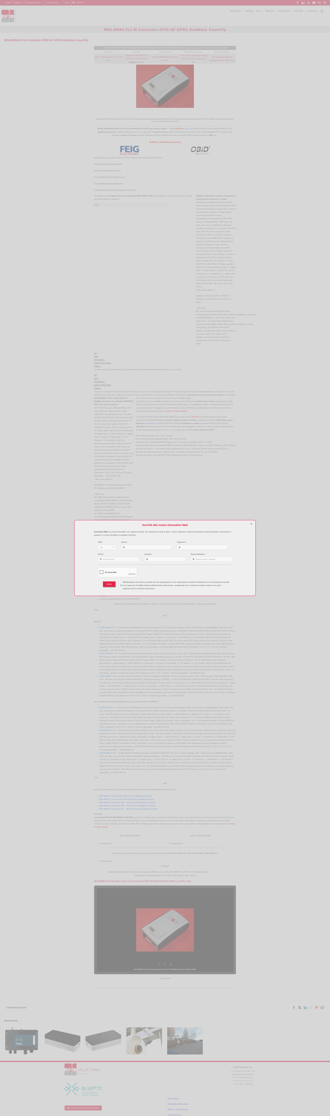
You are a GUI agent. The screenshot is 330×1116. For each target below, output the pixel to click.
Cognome (181, 542)
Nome (124, 542)
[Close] (251, 524)
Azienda (148, 554)
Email (101, 554)
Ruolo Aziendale (198, 554)
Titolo (100, 542)
